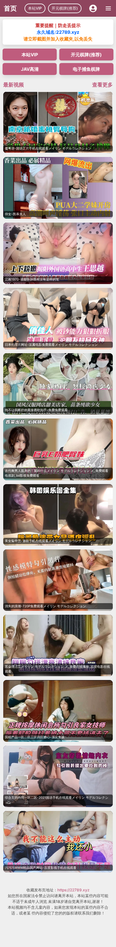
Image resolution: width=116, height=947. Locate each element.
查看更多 (102, 84)
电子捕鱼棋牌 (86, 69)
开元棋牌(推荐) (65, 8)
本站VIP (35, 8)
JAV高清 (30, 69)
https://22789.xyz (73, 889)
